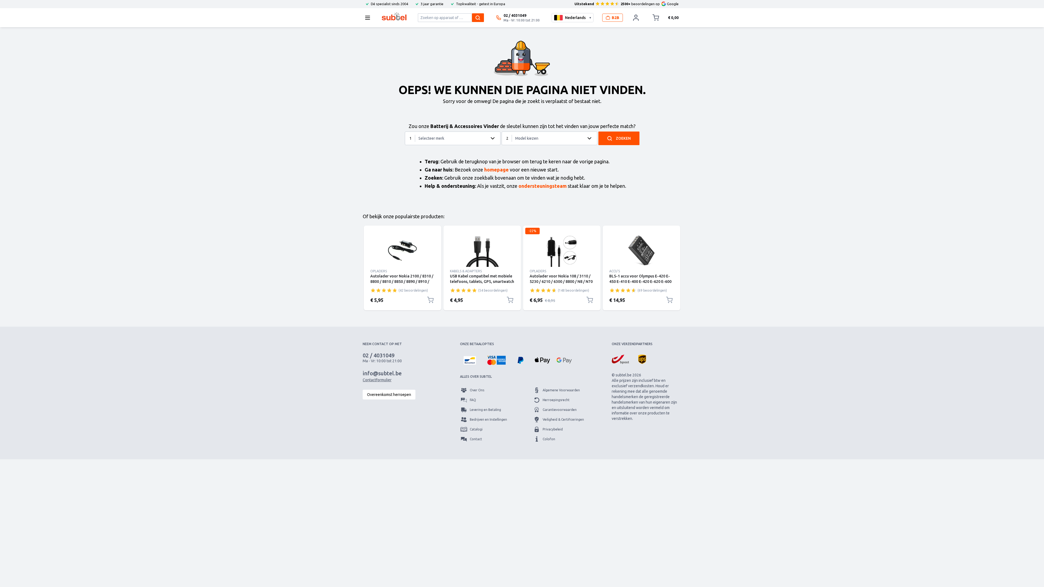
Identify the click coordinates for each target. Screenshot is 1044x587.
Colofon (549, 439)
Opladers (378, 271)
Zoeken (623, 138)
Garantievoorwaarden (560, 409)
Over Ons (477, 390)
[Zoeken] (478, 17)
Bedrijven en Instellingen (488, 419)
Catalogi (476, 429)
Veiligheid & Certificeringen (563, 419)
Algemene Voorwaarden (561, 390)
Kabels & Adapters (466, 271)
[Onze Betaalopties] (470, 360)
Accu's (614, 271)
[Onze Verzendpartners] (620, 359)
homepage (496, 169)
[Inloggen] (636, 17)
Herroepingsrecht (556, 400)
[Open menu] (369, 17)
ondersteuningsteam (542, 186)
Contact (476, 439)
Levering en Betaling (485, 409)
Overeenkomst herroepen (389, 394)
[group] (383, 290)
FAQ (473, 400)
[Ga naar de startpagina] (394, 16)
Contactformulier (377, 380)
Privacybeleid (553, 429)
